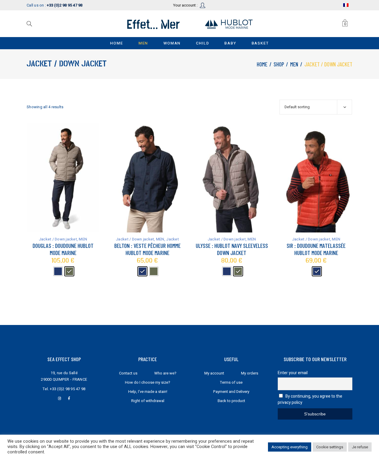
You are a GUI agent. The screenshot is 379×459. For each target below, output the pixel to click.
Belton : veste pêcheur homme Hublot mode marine (147, 249)
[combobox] (316, 107)
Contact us (128, 373)
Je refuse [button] (360, 447)
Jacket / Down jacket (58, 239)
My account (214, 373)
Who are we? (165, 373)
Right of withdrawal (147, 401)
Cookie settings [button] (329, 447)
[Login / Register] (203, 5)
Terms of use (231, 382)
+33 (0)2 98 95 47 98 (67, 389)
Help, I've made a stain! (147, 391)
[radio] (58, 271)
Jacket (172, 239)
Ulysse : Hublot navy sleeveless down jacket (232, 249)
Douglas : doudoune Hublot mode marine (63, 249)
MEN (294, 64)
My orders (249, 373)
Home (262, 64)
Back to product (231, 401)
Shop (279, 64)
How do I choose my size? (147, 382)
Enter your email (293, 373)
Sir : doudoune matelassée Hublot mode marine (316, 249)
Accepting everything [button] (290, 447)
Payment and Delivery (231, 391)
